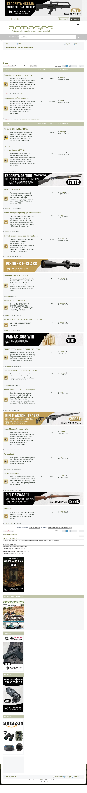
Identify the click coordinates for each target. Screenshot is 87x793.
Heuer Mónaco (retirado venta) (16, 429)
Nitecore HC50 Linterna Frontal (16, 275)
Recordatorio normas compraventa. (18, 75)
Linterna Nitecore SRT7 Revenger (17, 150)
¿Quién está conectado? (11, 538)
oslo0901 (62, 238)
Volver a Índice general (10, 534)
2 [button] (69, 66)
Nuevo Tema (8, 66)
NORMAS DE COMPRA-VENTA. (16, 129)
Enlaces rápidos (11, 44)
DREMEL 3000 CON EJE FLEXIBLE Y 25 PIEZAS (22, 349)
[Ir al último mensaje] (64, 77)
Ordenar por (44, 527)
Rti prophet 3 (9, 454)
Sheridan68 (9, 523)
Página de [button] (64, 66)
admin (6, 94)
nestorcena (63, 511)
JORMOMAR (63, 431)
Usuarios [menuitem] (76, 777)
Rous (61, 101)
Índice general (11, 777)
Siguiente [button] (83, 66)
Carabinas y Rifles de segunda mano (30, 119)
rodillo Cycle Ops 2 (11, 473)
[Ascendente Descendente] (65, 527)
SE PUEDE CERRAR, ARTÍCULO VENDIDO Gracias (23, 320)
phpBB (39, 779)
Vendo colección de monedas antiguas (19, 389)
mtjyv (61, 215)
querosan (62, 153)
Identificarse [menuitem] (79, 44)
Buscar (32, 66)
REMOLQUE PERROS (12, 189)
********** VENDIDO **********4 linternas (20, 370)
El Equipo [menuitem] (68, 777)
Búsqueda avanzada (35, 66)
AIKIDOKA (62, 303)
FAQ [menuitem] (19, 44)
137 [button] (80, 66)
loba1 (61, 392)
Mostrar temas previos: (22, 527)
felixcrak (62, 192)
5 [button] (76, 66)
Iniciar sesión (64, 19)
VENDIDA (7, 509)
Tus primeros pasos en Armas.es (29, 94)
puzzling (62, 132)
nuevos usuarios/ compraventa (16, 98)
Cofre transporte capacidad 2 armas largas (21, 236)
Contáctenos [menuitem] (59, 777)
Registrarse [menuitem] (69, 44)
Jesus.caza (8, 469)
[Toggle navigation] (77, 25)
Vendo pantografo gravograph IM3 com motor (22, 213)
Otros (5, 63)
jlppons (62, 77)
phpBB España (50, 781)
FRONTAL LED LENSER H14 (14, 300)
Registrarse (75, 19)
